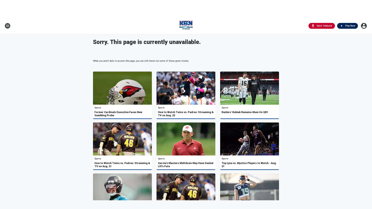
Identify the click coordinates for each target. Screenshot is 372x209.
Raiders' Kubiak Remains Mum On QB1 (245, 112)
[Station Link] (186, 25)
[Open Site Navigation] (7, 26)
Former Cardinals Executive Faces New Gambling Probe (118, 114)
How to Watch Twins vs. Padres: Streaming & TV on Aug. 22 (186, 114)
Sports (97, 108)
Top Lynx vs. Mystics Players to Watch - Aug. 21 (249, 165)
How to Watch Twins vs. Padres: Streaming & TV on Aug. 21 (122, 165)
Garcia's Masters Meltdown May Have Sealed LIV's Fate (185, 165)
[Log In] (364, 26)
